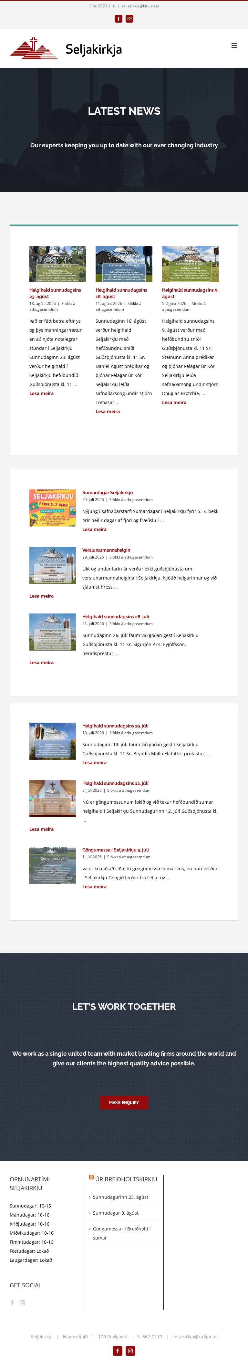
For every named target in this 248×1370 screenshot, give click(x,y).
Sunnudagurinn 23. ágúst (120, 1197)
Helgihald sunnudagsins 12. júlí (115, 783)
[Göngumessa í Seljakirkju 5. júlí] (52, 865)
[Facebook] (12, 1302)
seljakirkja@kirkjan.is (140, 6)
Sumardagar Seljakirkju (107, 492)
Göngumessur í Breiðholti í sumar (122, 1233)
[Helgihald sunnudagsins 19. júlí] (52, 741)
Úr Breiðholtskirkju (126, 1179)
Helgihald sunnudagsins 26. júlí (115, 616)
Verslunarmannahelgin (106, 550)
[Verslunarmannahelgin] (52, 565)
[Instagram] (22, 1302)
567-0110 (152, 1336)
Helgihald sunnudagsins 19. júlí (115, 725)
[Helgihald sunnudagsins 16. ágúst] (124, 264)
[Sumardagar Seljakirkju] (52, 508)
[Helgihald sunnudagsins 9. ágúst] (190, 264)
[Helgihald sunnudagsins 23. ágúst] (57, 264)
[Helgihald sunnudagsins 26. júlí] (52, 632)
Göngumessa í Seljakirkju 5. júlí (115, 849)
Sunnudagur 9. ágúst (116, 1213)
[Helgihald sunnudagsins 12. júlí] (52, 799)
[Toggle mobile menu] (235, 45)
